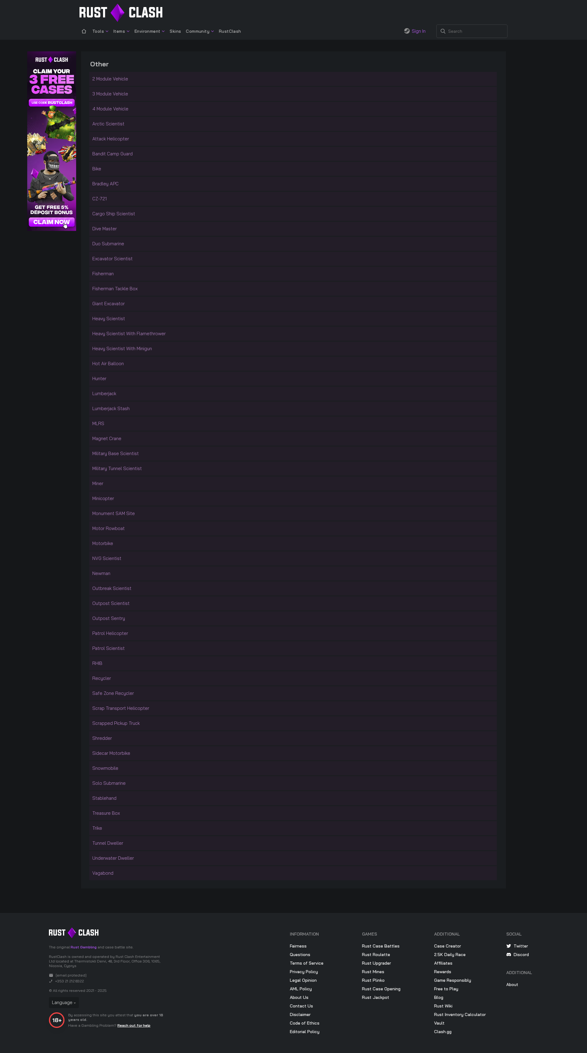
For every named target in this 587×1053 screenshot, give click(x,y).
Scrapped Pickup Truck (116, 723)
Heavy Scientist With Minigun (122, 348)
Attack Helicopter (110, 139)
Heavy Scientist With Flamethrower (129, 333)
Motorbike (102, 543)
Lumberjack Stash (111, 408)
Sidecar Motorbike (111, 753)
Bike (96, 169)
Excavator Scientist (112, 258)
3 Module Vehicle (110, 94)
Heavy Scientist (108, 318)
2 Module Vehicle (110, 79)
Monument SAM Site (113, 513)
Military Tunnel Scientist (117, 468)
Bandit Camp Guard (112, 154)
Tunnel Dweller (107, 843)
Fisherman (103, 273)
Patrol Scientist (108, 648)
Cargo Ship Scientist (113, 214)
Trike (97, 828)
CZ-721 (99, 199)
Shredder (102, 738)
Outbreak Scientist (111, 588)
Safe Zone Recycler (113, 693)
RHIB (97, 663)
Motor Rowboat (108, 528)
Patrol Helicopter (110, 633)
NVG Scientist (106, 558)
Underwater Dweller (113, 858)
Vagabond (102, 873)
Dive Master (104, 229)
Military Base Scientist (115, 453)
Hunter (99, 378)
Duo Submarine (108, 244)
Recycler (101, 678)
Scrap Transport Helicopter (120, 708)
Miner (97, 483)
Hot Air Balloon (108, 363)
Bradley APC (105, 184)
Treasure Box (106, 813)
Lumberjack (104, 393)
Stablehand (104, 798)
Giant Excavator (108, 303)
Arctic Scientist (108, 124)
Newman (101, 573)
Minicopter (103, 498)
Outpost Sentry (108, 618)
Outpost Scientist (111, 603)
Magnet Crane (106, 438)
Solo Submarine (109, 783)
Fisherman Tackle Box (115, 288)
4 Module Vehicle (110, 109)
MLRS (98, 423)
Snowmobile (105, 768)
